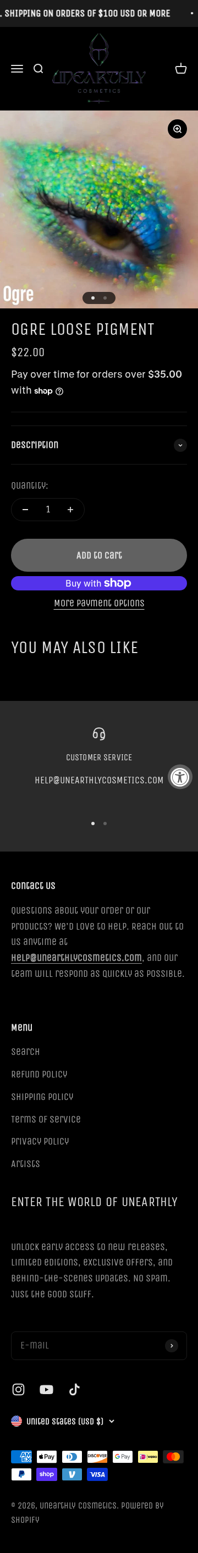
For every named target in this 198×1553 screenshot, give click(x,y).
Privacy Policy (40, 1141)
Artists (25, 1164)
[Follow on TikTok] (74, 1389)
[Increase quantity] (70, 510)
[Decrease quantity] (25, 510)
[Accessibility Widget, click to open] (180, 776)
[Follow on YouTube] (46, 1389)
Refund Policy (39, 1074)
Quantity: (29, 485)
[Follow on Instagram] (18, 1389)
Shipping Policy (42, 1097)
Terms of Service (46, 1119)
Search (25, 1052)
